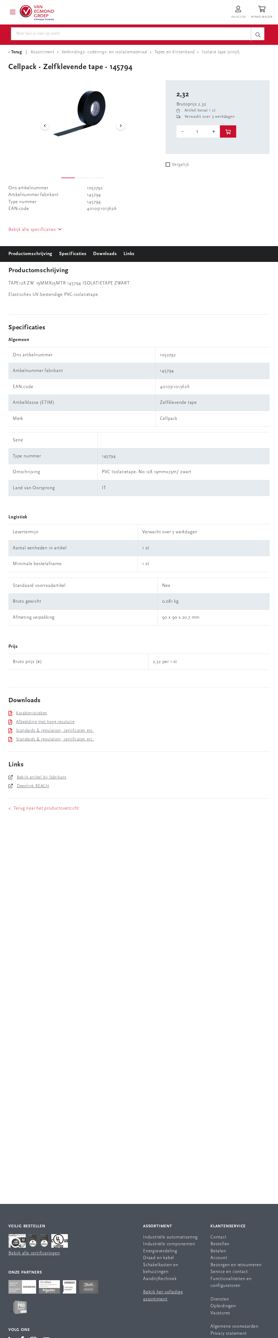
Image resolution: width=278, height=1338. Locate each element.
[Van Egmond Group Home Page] (36, 12)
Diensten (219, 1299)
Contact (218, 1237)
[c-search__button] (257, 34)
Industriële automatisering (170, 1237)
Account (218, 1258)
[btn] (228, 131)
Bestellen (219, 1244)
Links (129, 254)
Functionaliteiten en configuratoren (231, 1282)
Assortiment (157, 1226)
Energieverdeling (160, 1251)
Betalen (218, 1251)
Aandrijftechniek (160, 1279)
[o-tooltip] (198, 131)
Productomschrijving (30, 254)
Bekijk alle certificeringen (34, 1253)
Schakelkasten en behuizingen (160, 1268)
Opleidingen (223, 1306)
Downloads (105, 254)
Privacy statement (228, 1333)
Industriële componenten (169, 1244)
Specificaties (72, 254)
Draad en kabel (158, 1258)
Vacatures (220, 1313)
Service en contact (229, 1271)
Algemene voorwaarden (234, 1326)
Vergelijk (180, 164)
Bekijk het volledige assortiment (163, 1296)
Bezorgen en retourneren (235, 1265)
